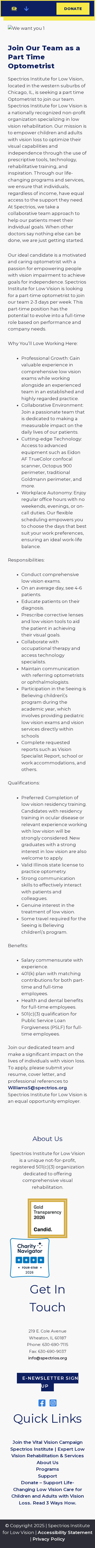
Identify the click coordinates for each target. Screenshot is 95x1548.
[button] (26, 9)
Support (47, 1476)
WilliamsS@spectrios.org (37, 1087)
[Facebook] (42, 1403)
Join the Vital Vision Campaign (48, 1442)
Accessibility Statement (65, 1532)
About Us (48, 1462)
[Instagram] (53, 1403)
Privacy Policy (48, 1539)
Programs (47, 1469)
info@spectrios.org (47, 1357)
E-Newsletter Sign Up (50, 1382)
